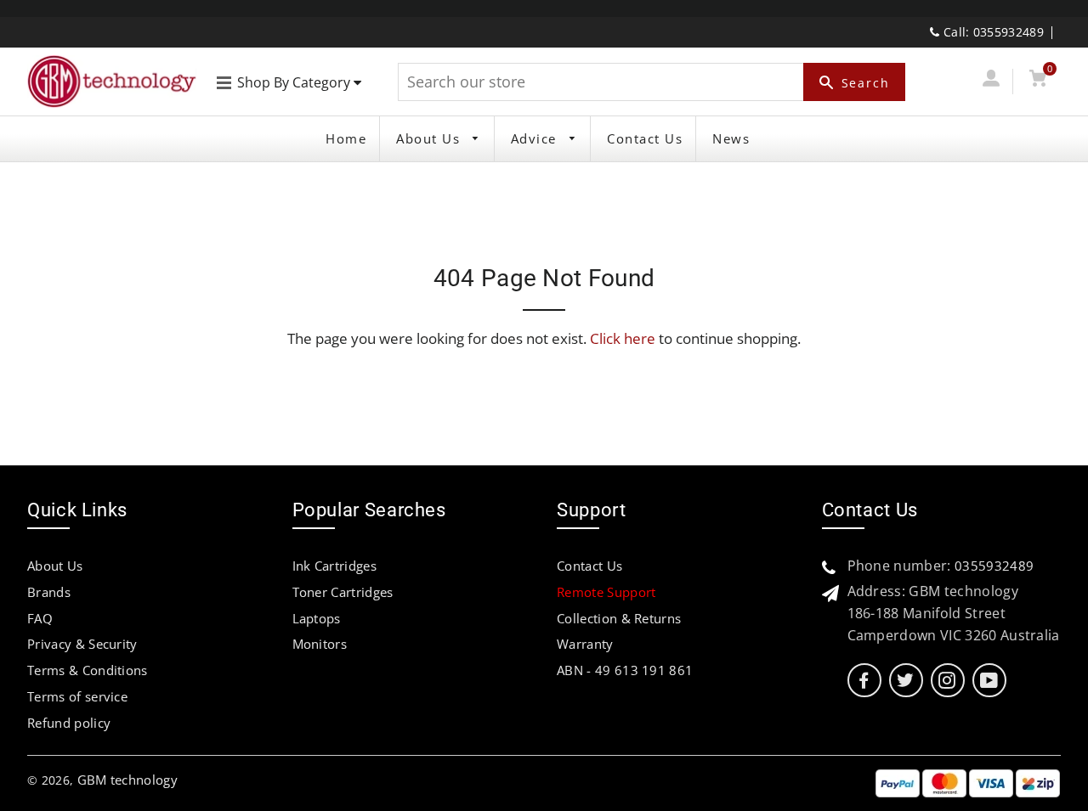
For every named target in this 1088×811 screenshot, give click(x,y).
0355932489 (994, 565)
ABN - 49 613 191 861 (625, 670)
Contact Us (645, 138)
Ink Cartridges (334, 565)
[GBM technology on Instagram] (946, 680)
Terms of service (77, 696)
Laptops (316, 618)
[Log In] (991, 81)
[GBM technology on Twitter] (905, 680)
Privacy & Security (82, 643)
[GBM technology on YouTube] (989, 680)
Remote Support (606, 591)
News (731, 138)
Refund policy (68, 722)
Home (346, 138)
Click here (622, 338)
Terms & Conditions (87, 670)
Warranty (585, 643)
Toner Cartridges (343, 591)
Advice (536, 138)
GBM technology (127, 779)
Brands (49, 591)
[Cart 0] (1038, 81)
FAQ (40, 618)
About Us (430, 138)
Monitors (320, 643)
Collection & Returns (619, 618)
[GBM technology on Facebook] (863, 680)
